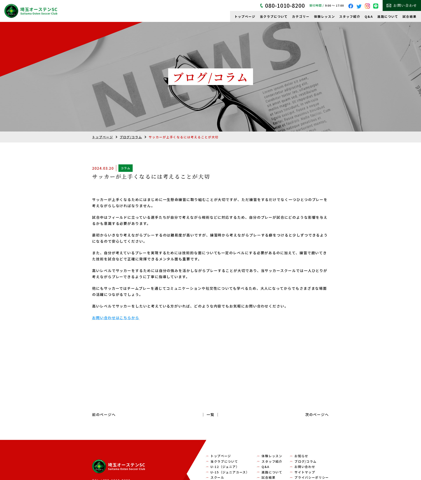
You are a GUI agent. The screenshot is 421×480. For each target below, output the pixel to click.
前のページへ (104, 414)
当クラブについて (274, 16)
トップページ (244, 16)
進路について (387, 16)
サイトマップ (304, 472)
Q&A (369, 16)
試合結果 (410, 16)
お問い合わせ (405, 5)
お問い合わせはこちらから (115, 317)
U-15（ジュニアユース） (230, 472)
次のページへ (317, 414)
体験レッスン (324, 16)
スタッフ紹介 (349, 16)
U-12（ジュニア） (224, 466)
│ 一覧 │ (210, 414)
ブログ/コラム (131, 137)
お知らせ (301, 456)
